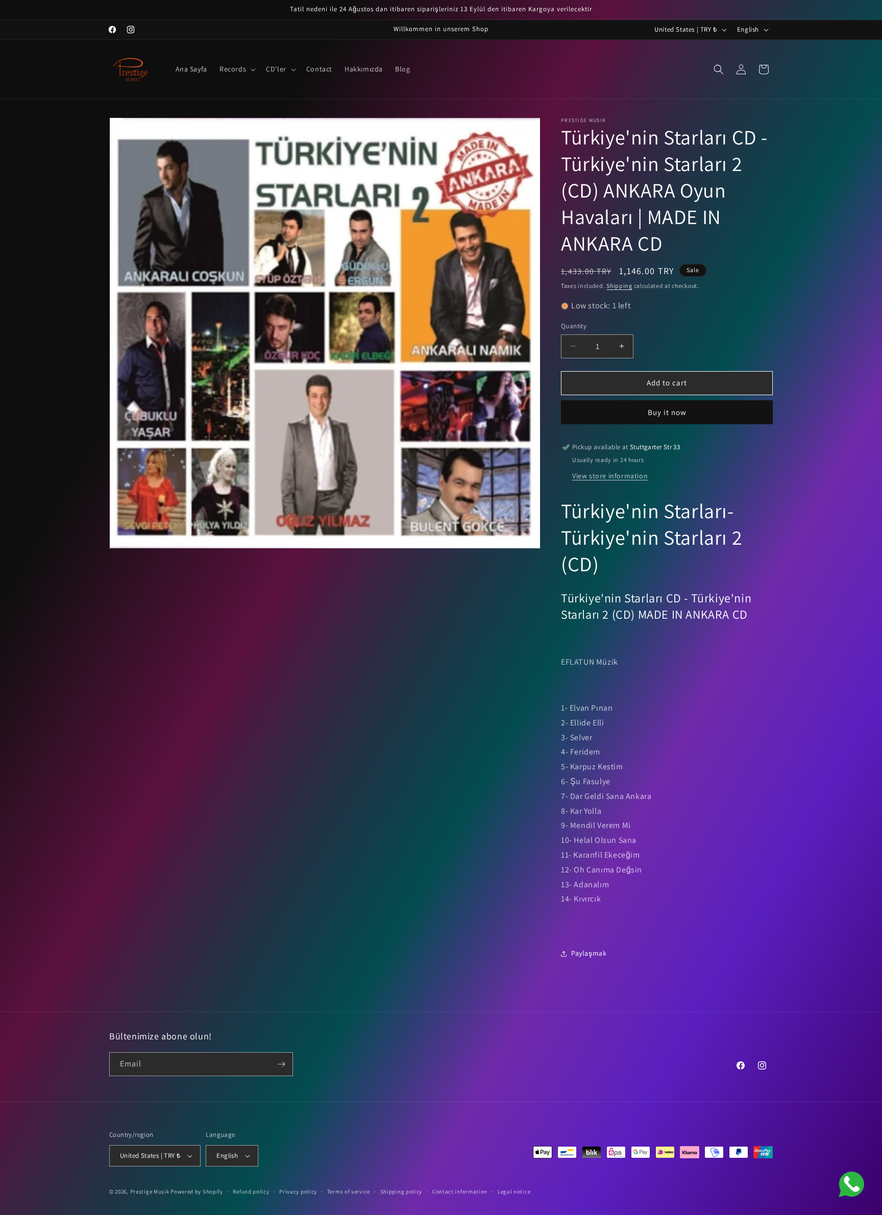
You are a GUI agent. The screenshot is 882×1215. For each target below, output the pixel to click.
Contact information (459, 1191)
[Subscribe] (281, 1064)
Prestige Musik (149, 1191)
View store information (610, 475)
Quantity (573, 326)
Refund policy (251, 1191)
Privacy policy (298, 1191)
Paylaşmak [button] (588, 953)
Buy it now (667, 412)
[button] (236, 69)
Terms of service (348, 1191)
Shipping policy (401, 1191)
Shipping (619, 285)
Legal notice (514, 1191)
